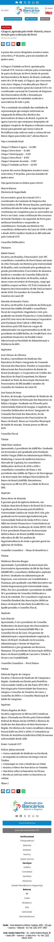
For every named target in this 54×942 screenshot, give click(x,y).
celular (4, 778)
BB (27, 893)
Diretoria (27, 845)
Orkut (43, 764)
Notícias (6, 27)
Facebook (42, 753)
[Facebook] (21, 2)
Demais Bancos (27, 916)
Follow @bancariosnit (12, 749)
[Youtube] (16, 2)
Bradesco (27, 902)
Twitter (5, 760)
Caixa (27, 898)
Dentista (27, 876)
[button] (3, 44)
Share (4, 783)
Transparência (27, 840)
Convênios (27, 871)
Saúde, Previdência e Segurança (27, 885)
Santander (27, 911)
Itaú (27, 907)
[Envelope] (37, 2)
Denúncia (27, 880)
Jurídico (27, 867)
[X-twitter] (25, 2)
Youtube (43, 767)
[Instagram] (29, 2)
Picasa (40, 771)
